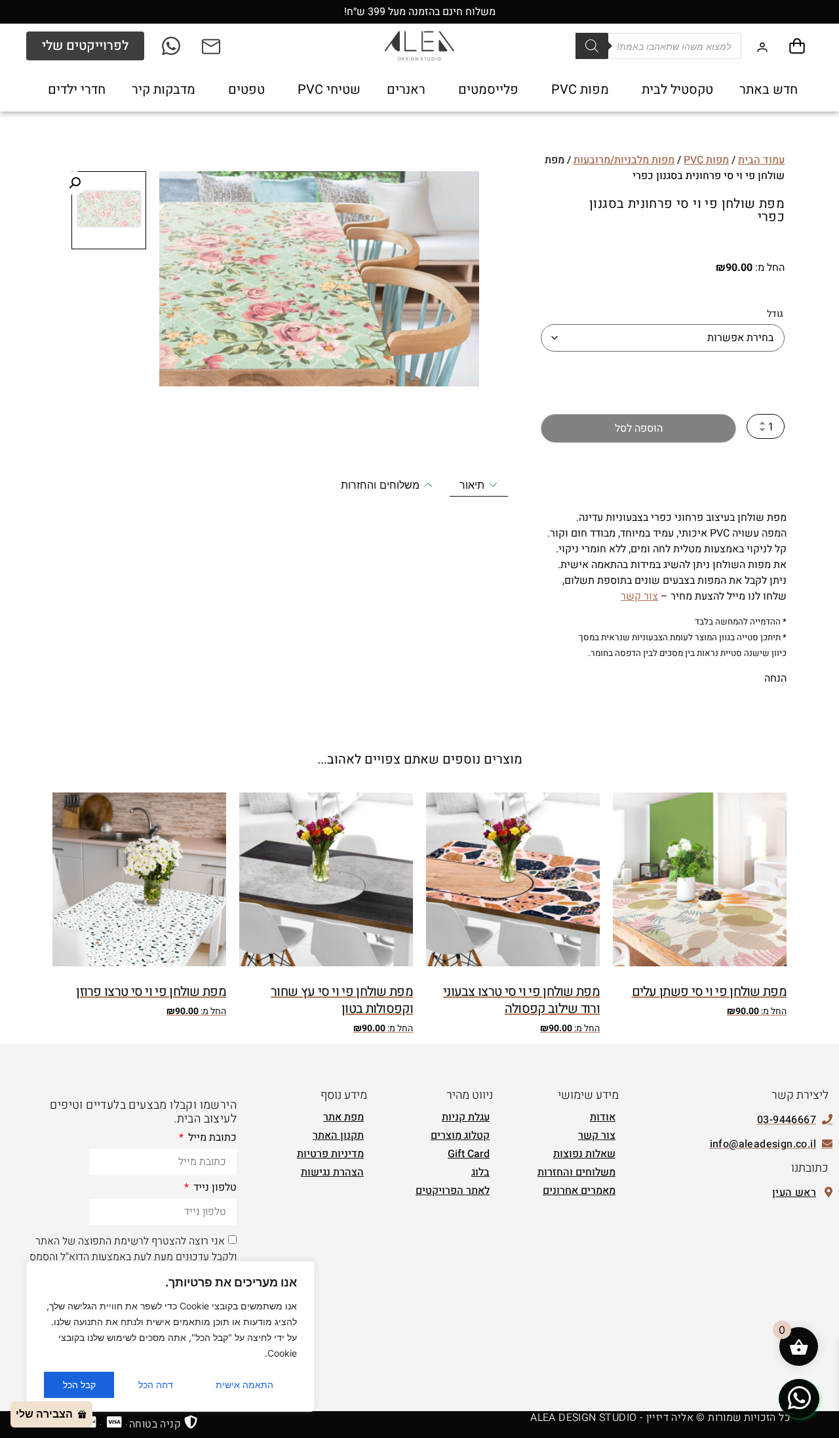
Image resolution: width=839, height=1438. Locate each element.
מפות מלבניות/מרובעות (624, 160)
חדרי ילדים (77, 89)
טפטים (246, 89)
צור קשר (639, 596)
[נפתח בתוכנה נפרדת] (212, 45)
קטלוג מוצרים (460, 1135)
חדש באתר (768, 89)
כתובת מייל (211, 1138)
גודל (775, 314)
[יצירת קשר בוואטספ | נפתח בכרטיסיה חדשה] (799, 1398)
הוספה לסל (639, 428)
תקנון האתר (338, 1135)
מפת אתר (343, 1117)
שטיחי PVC (329, 89)
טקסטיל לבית (677, 89)
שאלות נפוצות (584, 1154)
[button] (75, 183)
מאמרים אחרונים (579, 1191)
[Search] (592, 46)
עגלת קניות (466, 1117)
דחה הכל (155, 1384)
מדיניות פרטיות (330, 1154)
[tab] (479, 485)
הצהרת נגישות (332, 1172)
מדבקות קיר (163, 89)
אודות (602, 1117)
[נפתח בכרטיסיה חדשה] (172, 45)
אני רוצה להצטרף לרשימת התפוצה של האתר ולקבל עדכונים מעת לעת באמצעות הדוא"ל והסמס (133, 1249)
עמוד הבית (761, 160)
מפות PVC (580, 89)
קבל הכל (79, 1384)
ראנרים (406, 89)
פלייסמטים (488, 89)
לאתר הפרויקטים (453, 1191)
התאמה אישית (244, 1384)
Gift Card (469, 1154)
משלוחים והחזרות (576, 1172)
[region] (170, 1336)
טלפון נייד (214, 1188)
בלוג (480, 1172)
